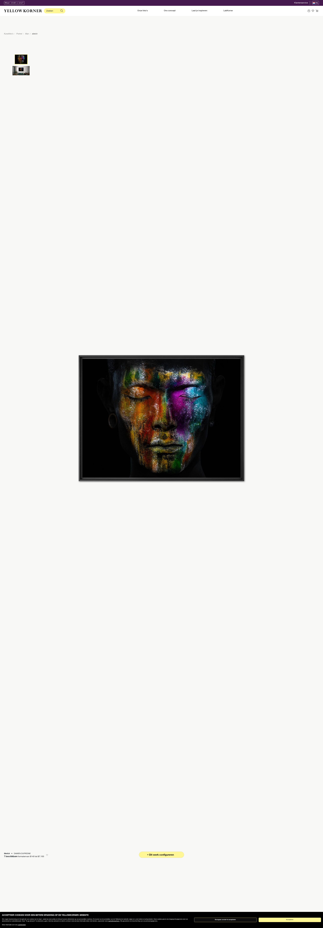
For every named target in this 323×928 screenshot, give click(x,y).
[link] (23, 11)
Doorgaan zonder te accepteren (225, 919)
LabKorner (228, 11)
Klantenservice (301, 3)
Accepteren (289, 919)
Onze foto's (142, 11)
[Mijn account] (309, 11)
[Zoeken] (61, 10)
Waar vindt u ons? (14, 3)
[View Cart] (317, 11)
